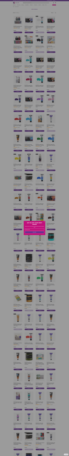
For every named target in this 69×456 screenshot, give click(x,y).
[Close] (44, 222)
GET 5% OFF (34, 232)
